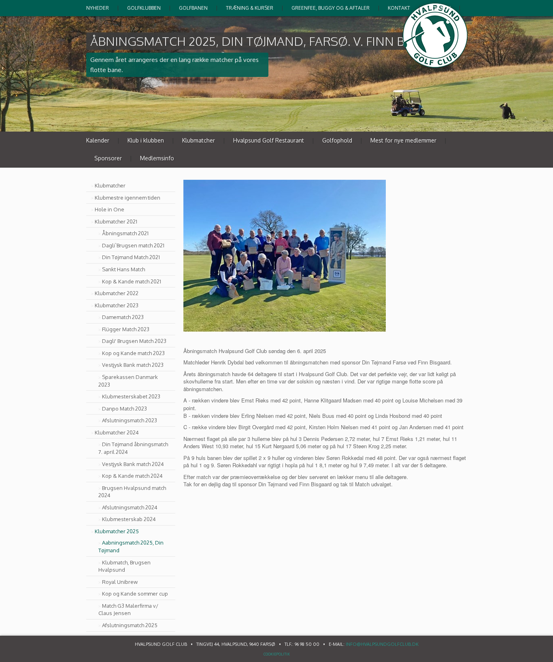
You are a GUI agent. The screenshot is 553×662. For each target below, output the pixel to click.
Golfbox (439, 8)
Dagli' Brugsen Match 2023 (134, 341)
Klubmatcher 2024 (117, 432)
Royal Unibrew (120, 582)
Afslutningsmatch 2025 (129, 625)
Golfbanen (193, 8)
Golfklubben (144, 8)
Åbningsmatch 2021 (125, 233)
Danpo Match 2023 (124, 408)
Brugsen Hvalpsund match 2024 (132, 492)
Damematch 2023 (123, 317)
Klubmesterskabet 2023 (131, 396)
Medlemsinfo (157, 158)
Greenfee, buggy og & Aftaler (330, 8)
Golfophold (337, 140)
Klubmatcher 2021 (116, 221)
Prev (443, 121)
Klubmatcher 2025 (117, 531)
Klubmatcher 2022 (116, 293)
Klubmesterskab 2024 (129, 519)
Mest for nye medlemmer (403, 140)
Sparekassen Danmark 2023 (128, 381)
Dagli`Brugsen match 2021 (133, 245)
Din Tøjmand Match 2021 (131, 257)
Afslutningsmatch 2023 (129, 420)
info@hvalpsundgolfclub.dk (382, 644)
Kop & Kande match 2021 (131, 281)
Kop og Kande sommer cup (135, 593)
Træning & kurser (249, 8)
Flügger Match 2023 (125, 329)
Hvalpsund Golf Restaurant (268, 140)
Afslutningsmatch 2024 (129, 507)
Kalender (97, 140)
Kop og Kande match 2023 (133, 353)
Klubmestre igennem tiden (127, 197)
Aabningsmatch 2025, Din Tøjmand (131, 546)
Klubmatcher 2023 (116, 305)
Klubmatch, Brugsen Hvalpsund (124, 566)
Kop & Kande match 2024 (132, 476)
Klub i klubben (146, 140)
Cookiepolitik (277, 654)
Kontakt (399, 8)
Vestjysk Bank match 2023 (133, 365)
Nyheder (97, 8)
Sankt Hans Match (123, 269)
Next (460, 121)
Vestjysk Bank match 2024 (133, 464)
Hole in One (109, 209)
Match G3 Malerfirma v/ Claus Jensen (128, 609)
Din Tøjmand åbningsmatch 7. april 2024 (133, 448)
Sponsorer (108, 158)
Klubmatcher (198, 140)
